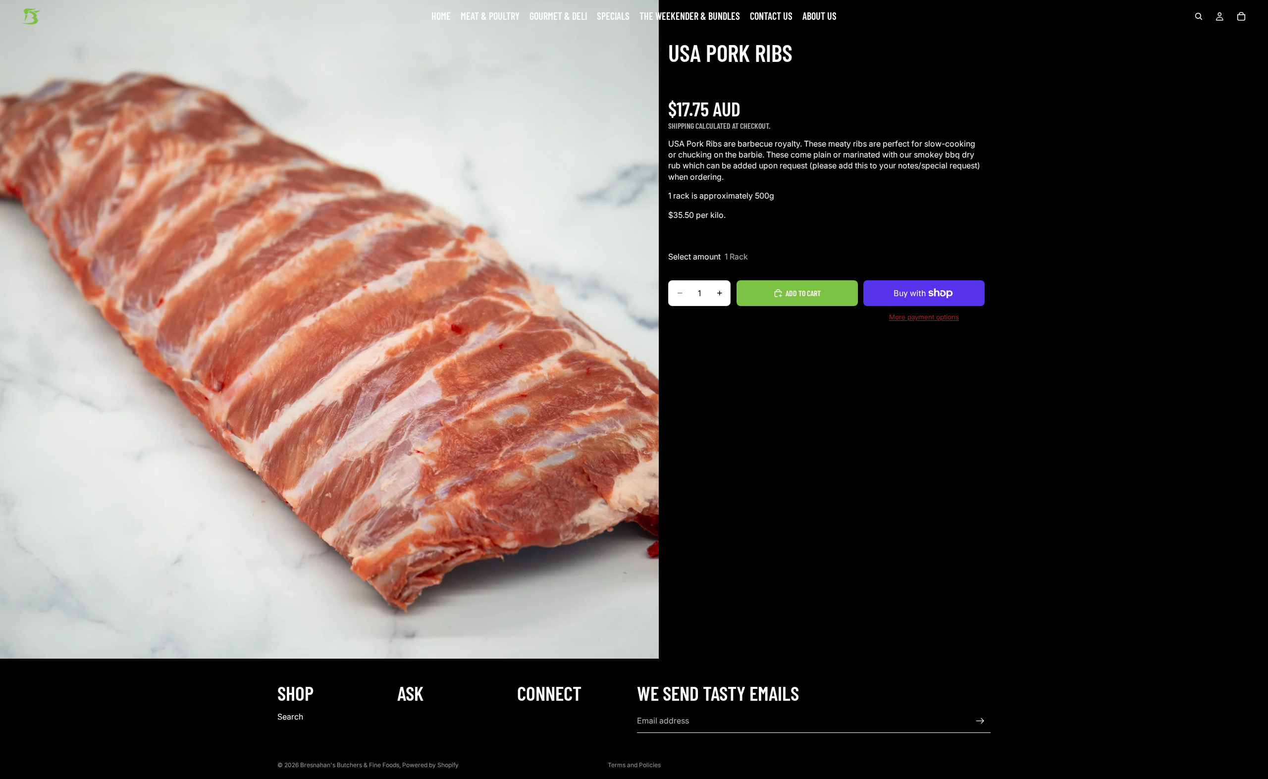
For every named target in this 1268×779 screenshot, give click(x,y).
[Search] (1199, 16)
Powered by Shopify (430, 765)
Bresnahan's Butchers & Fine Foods (349, 765)
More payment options (924, 317)
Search (290, 717)
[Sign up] (980, 721)
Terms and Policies (634, 765)
